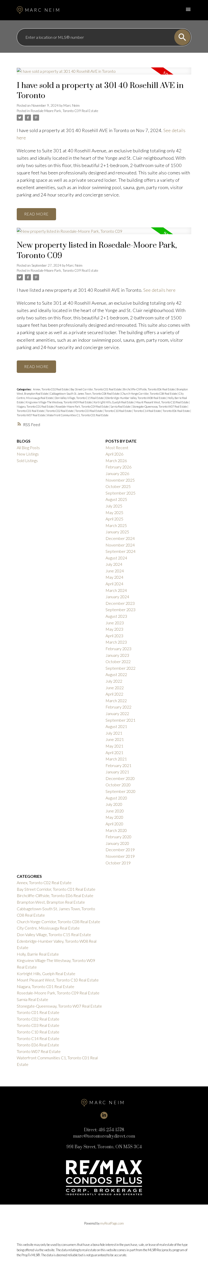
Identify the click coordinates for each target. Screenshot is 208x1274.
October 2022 (118, 661)
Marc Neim (43, 10)
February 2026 (118, 466)
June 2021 (115, 739)
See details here (159, 290)
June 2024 (115, 570)
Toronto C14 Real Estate (147, 410)
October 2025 (118, 486)
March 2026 (116, 460)
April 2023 (114, 635)
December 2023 (120, 603)
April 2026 (114, 453)
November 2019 (120, 856)
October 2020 (118, 784)
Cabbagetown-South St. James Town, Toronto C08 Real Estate (85, 393)
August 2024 (116, 557)
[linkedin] (104, 1115)
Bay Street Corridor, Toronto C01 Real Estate (96, 389)
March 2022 (116, 700)
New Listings (28, 453)
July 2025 (114, 505)
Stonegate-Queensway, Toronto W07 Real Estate (159, 406)
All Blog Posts (28, 447)
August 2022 (116, 674)
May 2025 (114, 512)
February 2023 (118, 648)
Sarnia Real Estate (120, 406)
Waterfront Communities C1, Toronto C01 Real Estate (77, 415)
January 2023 (117, 655)
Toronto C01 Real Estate (31, 410)
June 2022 (115, 687)
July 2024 (114, 564)
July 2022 (114, 681)
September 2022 (120, 668)
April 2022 (114, 693)
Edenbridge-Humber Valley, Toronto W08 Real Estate (135, 397)
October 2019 (118, 862)
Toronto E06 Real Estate (176, 410)
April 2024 (114, 583)
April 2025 (114, 518)
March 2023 (116, 642)
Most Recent (117, 447)
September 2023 (120, 609)
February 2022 (118, 706)
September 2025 (120, 492)
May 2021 (114, 745)
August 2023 (116, 616)
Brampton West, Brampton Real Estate (51, 902)
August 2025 (116, 499)
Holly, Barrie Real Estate (38, 954)
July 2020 (114, 804)
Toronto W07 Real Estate (31, 415)
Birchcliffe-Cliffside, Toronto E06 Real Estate (149, 389)
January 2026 (117, 473)
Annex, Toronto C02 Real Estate (51, 389)
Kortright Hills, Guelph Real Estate (114, 402)
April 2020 (114, 823)
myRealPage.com (112, 1223)
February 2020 (118, 836)
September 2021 (120, 720)
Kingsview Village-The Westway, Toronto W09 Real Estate (59, 402)
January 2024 (117, 596)
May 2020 (114, 817)
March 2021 (116, 758)
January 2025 (117, 531)
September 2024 (120, 551)
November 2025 (120, 480)
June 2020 (115, 810)
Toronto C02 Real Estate (60, 410)
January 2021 (117, 771)
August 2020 (116, 797)
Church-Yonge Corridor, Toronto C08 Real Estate (149, 393)
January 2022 (117, 713)
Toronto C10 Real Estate (118, 410)
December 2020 (120, 778)
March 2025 (116, 525)
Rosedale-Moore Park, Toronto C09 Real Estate (64, 111)
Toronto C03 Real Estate (89, 410)
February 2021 (118, 765)
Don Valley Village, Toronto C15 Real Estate (79, 397)
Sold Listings (27, 460)
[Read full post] (104, 74)
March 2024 (116, 590)
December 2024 (120, 538)
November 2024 (120, 544)
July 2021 (114, 733)
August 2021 (116, 726)
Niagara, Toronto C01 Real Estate (35, 406)
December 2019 (120, 849)
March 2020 (116, 830)
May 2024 (114, 577)
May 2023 (114, 629)
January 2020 (117, 843)
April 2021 (114, 752)
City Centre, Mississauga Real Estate (48, 927)
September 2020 (120, 791)
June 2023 (115, 622)
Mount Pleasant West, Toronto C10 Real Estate (162, 402)
